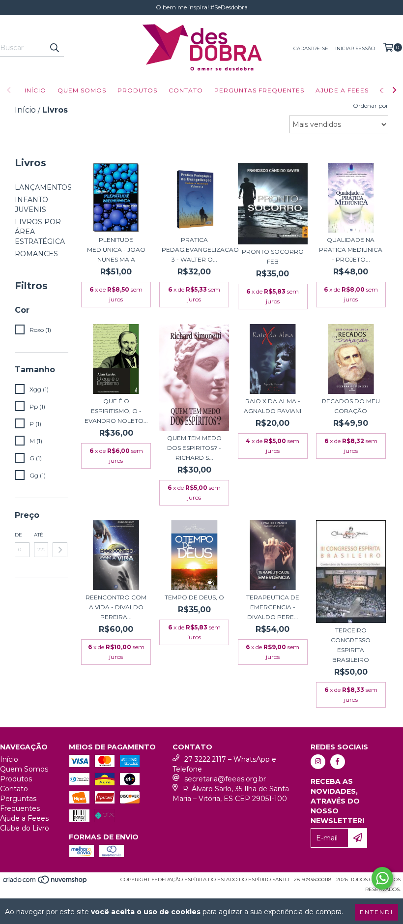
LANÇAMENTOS (43, 187)
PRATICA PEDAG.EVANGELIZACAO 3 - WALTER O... (194, 249)
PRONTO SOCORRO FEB (273, 256)
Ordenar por (370, 105)
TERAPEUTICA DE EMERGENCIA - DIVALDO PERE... (272, 607)
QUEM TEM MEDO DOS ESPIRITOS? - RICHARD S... (194, 447)
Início (35, 90)
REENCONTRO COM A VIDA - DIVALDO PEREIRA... (116, 607)
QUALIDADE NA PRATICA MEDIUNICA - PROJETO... (350, 249)
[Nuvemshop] (45, 882)
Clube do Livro (24, 828)
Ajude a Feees (342, 90)
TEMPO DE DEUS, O (194, 597)
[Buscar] (54, 48)
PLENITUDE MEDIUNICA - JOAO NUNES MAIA (116, 249)
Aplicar (60, 549)
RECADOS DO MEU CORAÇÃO (351, 406)
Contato (186, 90)
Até (38, 535)
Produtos (137, 90)
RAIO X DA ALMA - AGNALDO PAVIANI (272, 406)
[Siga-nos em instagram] (318, 761)
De (18, 535)
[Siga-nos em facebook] (337, 761)
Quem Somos (82, 90)
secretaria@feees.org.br (225, 779)
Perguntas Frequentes (259, 90)
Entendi (376, 912)
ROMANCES (36, 253)
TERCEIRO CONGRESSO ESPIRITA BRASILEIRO (351, 644)
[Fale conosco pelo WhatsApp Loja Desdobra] (382, 878)
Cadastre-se (310, 48)
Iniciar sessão (355, 48)
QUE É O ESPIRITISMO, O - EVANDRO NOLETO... (116, 410)
